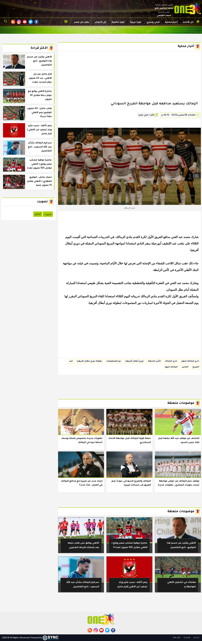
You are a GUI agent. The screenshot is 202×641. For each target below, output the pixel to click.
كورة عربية (135, 22)
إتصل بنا (186, 637)
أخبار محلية (171, 22)
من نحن (196, 637)
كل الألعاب (100, 22)
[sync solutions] (50, 637)
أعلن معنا (176, 637)
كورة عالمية (118, 22)
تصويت (47, 214)
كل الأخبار (188, 22)
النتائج (38, 214)
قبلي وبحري (153, 22)
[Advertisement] (129, 81)
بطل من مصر (81, 22)
